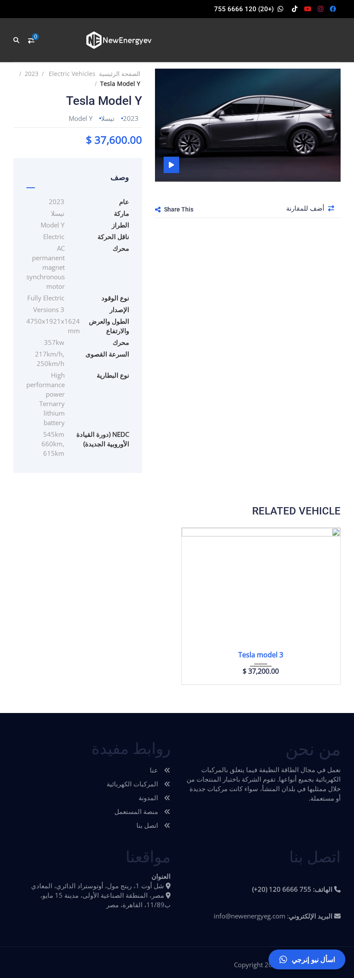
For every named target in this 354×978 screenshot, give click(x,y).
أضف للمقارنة (306, 208)
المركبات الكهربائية (133, 783)
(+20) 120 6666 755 (244, 9)
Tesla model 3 (260, 654)
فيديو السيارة (171, 165)
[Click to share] (158, 209)
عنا (155, 770)
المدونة (149, 797)
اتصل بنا (148, 825)
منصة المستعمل (137, 811)
